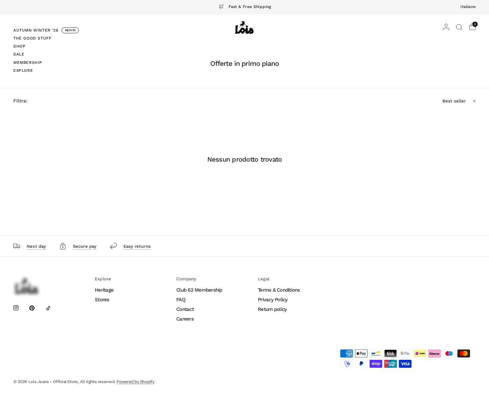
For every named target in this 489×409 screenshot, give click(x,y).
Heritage (104, 290)
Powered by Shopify (135, 381)
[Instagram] (20, 308)
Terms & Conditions (279, 290)
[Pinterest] (36, 308)
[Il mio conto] (446, 27)
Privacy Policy (273, 300)
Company (186, 279)
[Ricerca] (459, 27)
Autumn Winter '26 (35, 30)
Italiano (468, 6)
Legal (263, 279)
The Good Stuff (32, 38)
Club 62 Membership (199, 290)
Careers (185, 319)
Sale (18, 54)
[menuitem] (46, 31)
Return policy (272, 309)
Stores (102, 300)
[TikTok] (53, 308)
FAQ (180, 300)
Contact (185, 309)
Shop (19, 46)
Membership (27, 62)
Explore (23, 70)
